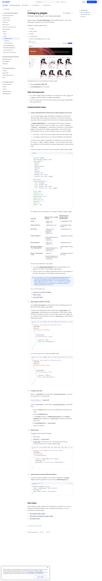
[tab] (33, 322)
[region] (25, 573)
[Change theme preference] (98, 2)
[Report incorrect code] (69, 153)
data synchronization (40, 305)
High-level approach (85, 12)
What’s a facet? (37, 294)
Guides (6, 5)
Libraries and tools (15, 5)
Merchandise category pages (37, 513)
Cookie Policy (31, 572)
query (34, 433)
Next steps (83, 16)
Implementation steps (85, 14)
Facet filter (36, 439)
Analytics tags (36, 441)
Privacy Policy (39, 572)
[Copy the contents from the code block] (71, 153)
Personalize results (35, 518)
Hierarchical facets (38, 297)
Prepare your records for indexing (42, 292)
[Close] (47, 567)
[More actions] (72, 13)
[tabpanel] (52, 336)
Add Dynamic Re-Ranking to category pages (41, 516)
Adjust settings (40, 577)
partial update (63, 310)
